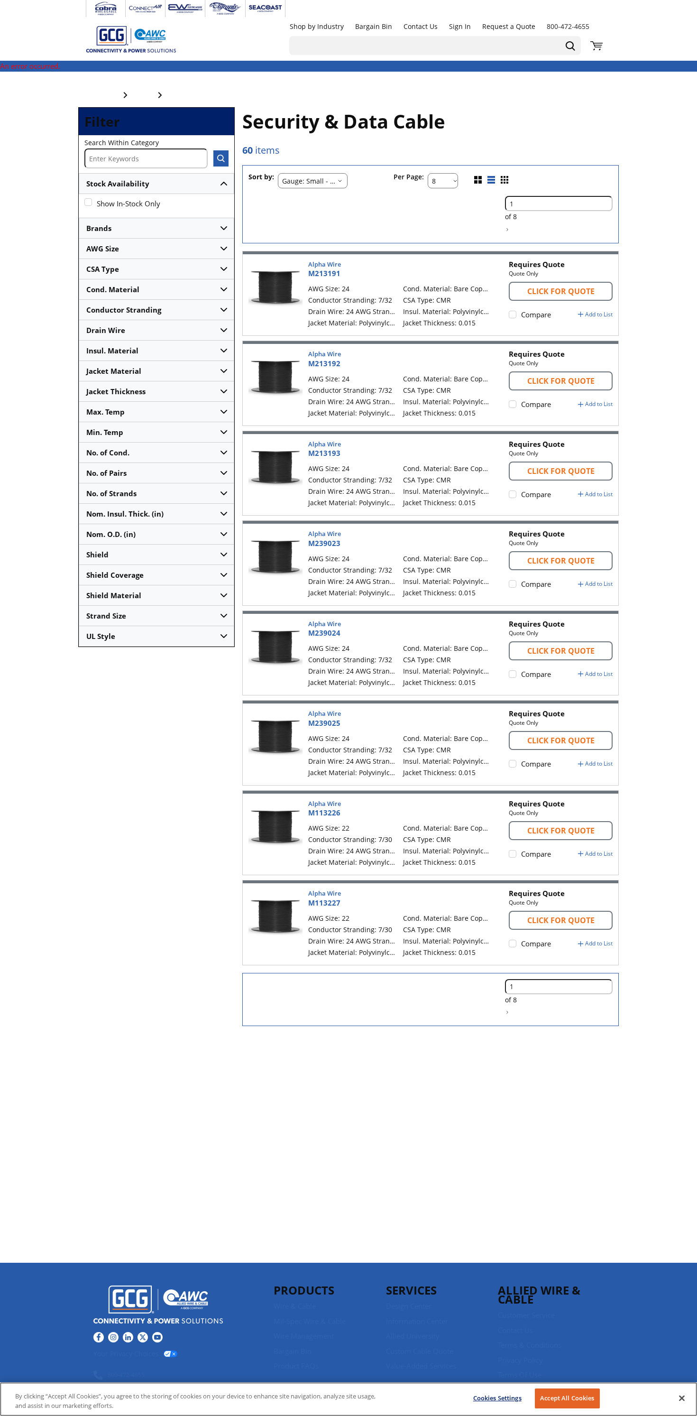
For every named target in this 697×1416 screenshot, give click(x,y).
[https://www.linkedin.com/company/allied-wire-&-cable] (128, 1337)
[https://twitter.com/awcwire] (143, 1337)
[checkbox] (88, 202)
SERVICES (411, 1290)
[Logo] (158, 1306)
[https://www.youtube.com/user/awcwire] (157, 1337)
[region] (348, 1399)
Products (304, 1290)
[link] (507, 229)
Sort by (260, 177)
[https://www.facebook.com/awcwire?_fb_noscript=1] (98, 1337)
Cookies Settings (497, 1398)
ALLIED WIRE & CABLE (539, 1295)
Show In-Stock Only (128, 203)
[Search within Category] (221, 158)
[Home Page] (141, 39)
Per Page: (409, 177)
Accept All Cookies (567, 1398)
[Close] (681, 1398)
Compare (536, 314)
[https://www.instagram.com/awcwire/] (113, 1337)
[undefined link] (106, 8)
